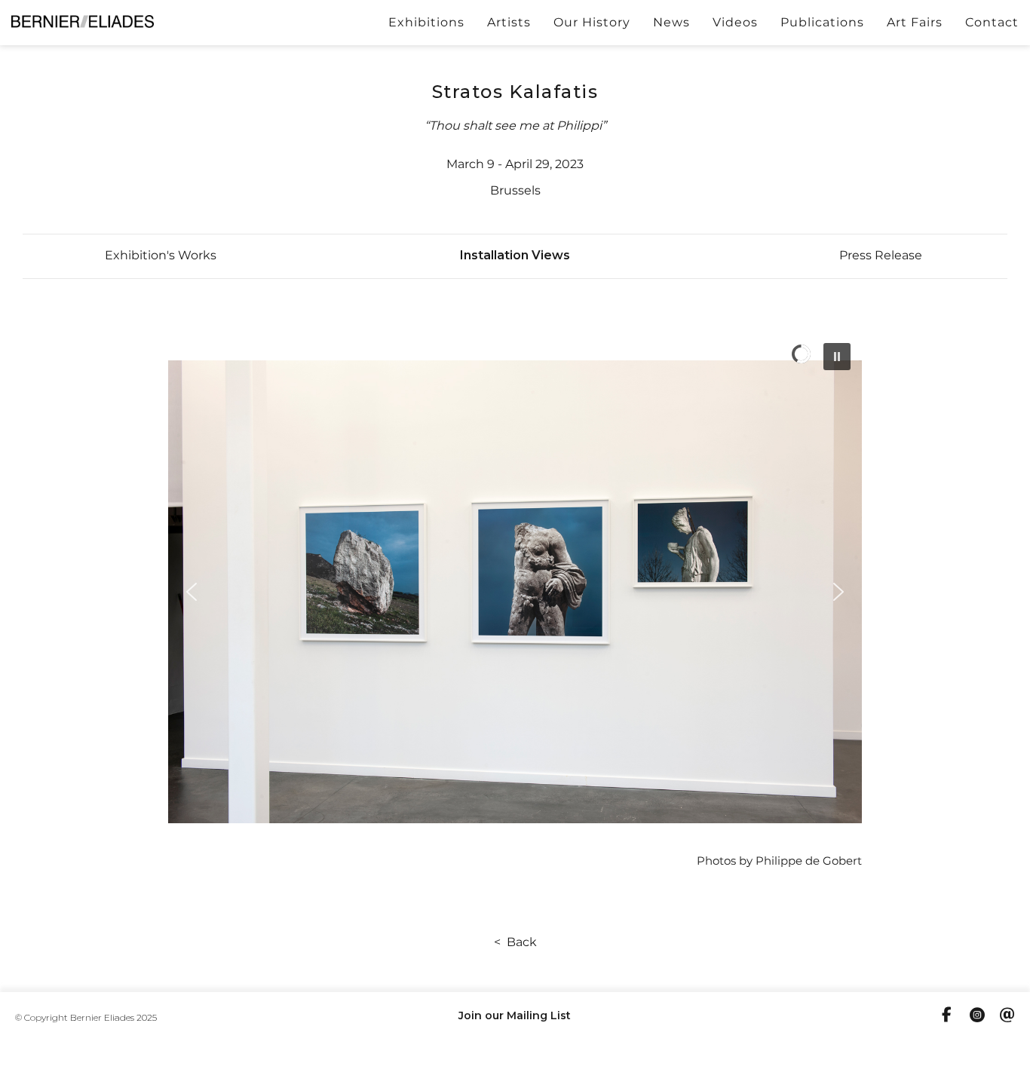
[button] (160, 255)
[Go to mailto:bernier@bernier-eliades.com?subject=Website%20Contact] (1007, 1017)
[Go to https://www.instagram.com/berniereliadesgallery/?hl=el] (977, 1017)
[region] (515, 592)
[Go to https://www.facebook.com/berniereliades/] (947, 1016)
